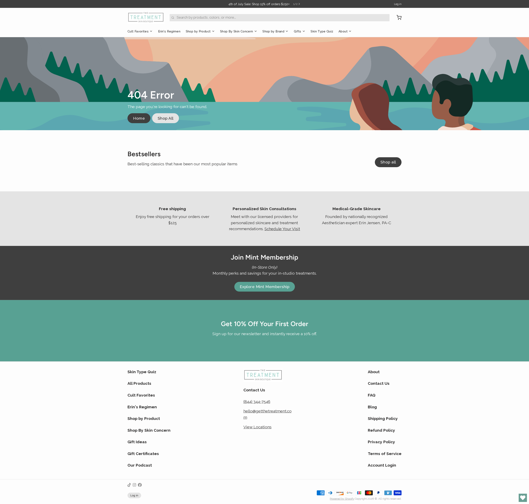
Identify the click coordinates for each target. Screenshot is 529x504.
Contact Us (379, 383)
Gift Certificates (143, 453)
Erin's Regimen (169, 31)
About (343, 31)
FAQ (371, 395)
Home (139, 118)
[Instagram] (134, 485)
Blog (372, 407)
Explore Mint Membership (264, 286)
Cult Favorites (138, 31)
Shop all (388, 162)
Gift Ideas (137, 442)
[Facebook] (140, 485)
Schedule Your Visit (282, 228)
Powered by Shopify (342, 498)
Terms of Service (385, 453)
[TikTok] (129, 485)
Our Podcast (139, 465)
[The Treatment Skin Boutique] (145, 17)
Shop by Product (198, 31)
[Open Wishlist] (523, 498)
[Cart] (397, 17)
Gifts (297, 31)
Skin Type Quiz (322, 31)
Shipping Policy (383, 418)
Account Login (382, 465)
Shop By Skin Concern (236, 31)
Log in (398, 4)
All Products (139, 383)
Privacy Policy (381, 442)
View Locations (257, 427)
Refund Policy (381, 430)
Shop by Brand (273, 31)
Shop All (166, 118)
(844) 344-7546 (256, 401)
